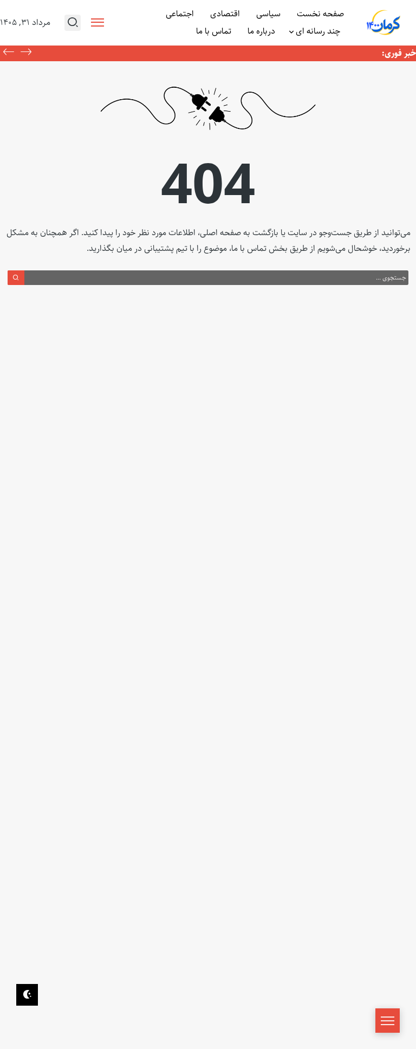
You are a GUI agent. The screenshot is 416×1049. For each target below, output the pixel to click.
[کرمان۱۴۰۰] (384, 23)
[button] (8, 53)
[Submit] (16, 278)
